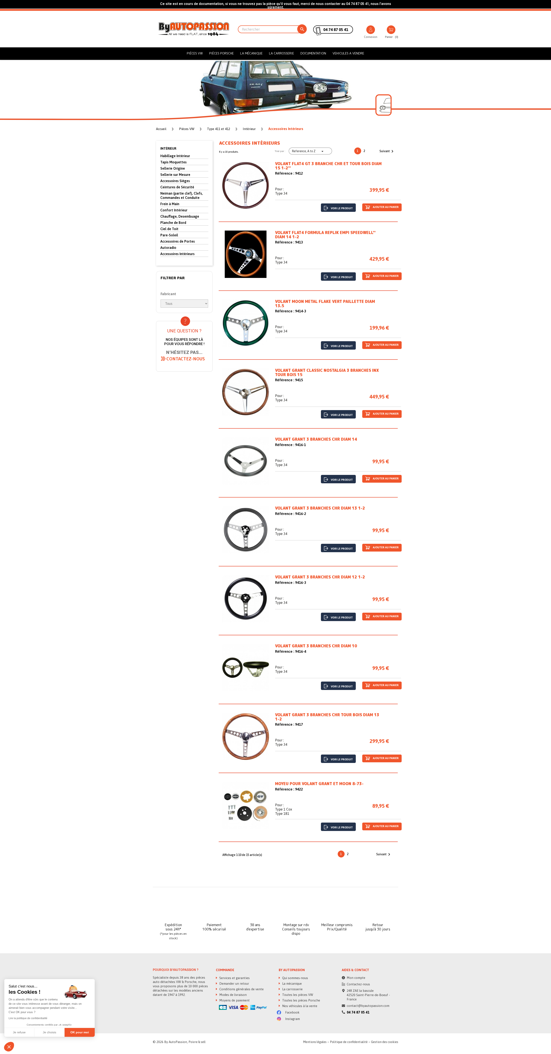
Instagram (292, 1019)
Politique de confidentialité (349, 1042)
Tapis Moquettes (173, 162)
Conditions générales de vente (241, 989)
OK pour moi (79, 1032)
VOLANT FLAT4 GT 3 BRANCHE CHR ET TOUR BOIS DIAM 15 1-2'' (328, 166)
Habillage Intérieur (175, 156)
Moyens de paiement (234, 1000)
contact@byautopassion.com (368, 1006)
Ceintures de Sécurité (177, 187)
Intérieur (168, 148)
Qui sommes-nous (294, 978)
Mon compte (356, 978)
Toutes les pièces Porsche (300, 1000)
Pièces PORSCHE (221, 53)
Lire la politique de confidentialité (28, 1018)
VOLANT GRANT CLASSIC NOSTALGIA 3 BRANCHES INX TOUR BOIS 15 (327, 372)
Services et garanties (234, 978)
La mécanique (251, 53)
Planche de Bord (173, 223)
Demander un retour (233, 983)
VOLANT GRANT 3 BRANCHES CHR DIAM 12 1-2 (320, 577)
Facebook (291, 1012)
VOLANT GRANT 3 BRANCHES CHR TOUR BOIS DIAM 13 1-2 (327, 717)
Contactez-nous (358, 984)
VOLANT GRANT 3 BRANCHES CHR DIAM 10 (316, 646)
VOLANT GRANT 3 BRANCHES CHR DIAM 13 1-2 (320, 508)
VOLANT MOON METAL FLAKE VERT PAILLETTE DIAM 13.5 (325, 303)
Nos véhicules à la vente (299, 1006)
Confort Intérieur (173, 210)
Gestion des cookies (384, 1042)
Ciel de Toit (169, 229)
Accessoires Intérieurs (177, 254)
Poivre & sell (197, 1042)
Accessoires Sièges (175, 181)
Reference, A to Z (308, 151)
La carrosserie (281, 53)
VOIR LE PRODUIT (342, 208)
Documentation (313, 53)
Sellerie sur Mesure (175, 175)
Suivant (387, 151)
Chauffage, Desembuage (179, 216)
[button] (185, 358)
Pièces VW (195, 53)
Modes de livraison (232, 995)
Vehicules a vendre (348, 53)
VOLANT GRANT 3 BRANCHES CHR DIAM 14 (316, 439)
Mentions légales (315, 1042)
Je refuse (19, 1032)
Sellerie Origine (172, 168)
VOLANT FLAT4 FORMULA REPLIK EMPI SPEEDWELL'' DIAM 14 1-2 (325, 235)
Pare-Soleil (169, 235)
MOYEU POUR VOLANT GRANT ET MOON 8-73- (319, 784)
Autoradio (168, 248)
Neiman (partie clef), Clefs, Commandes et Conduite (181, 195)
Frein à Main (169, 204)
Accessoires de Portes (177, 241)
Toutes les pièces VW (297, 995)
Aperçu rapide (245, 186)
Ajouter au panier (385, 207)
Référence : (284, 173)
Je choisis (49, 1032)
